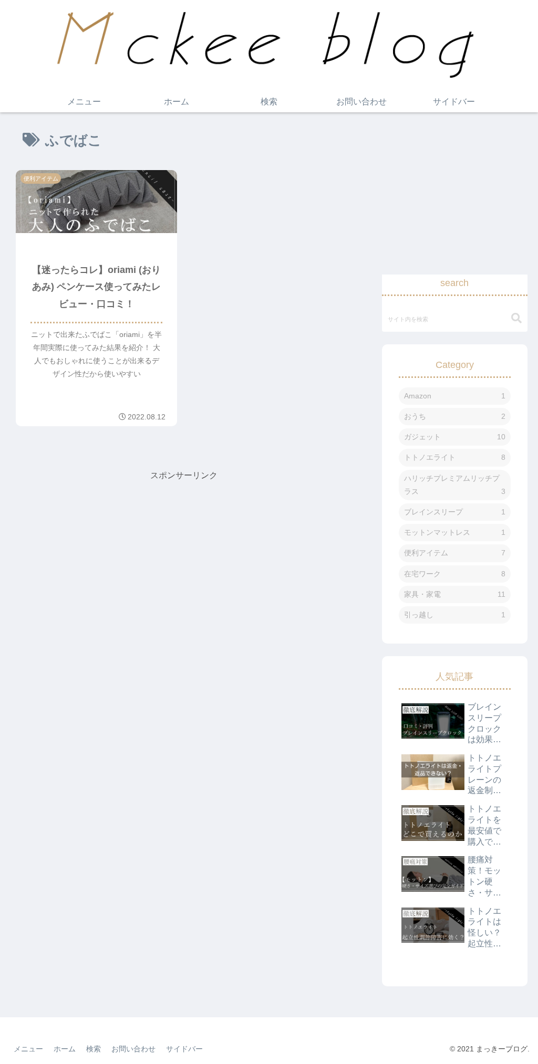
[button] (516, 318)
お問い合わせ (133, 1049)
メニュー (28, 1049)
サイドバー (184, 1049)
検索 (93, 1049)
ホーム (65, 1049)
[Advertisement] (184, 556)
